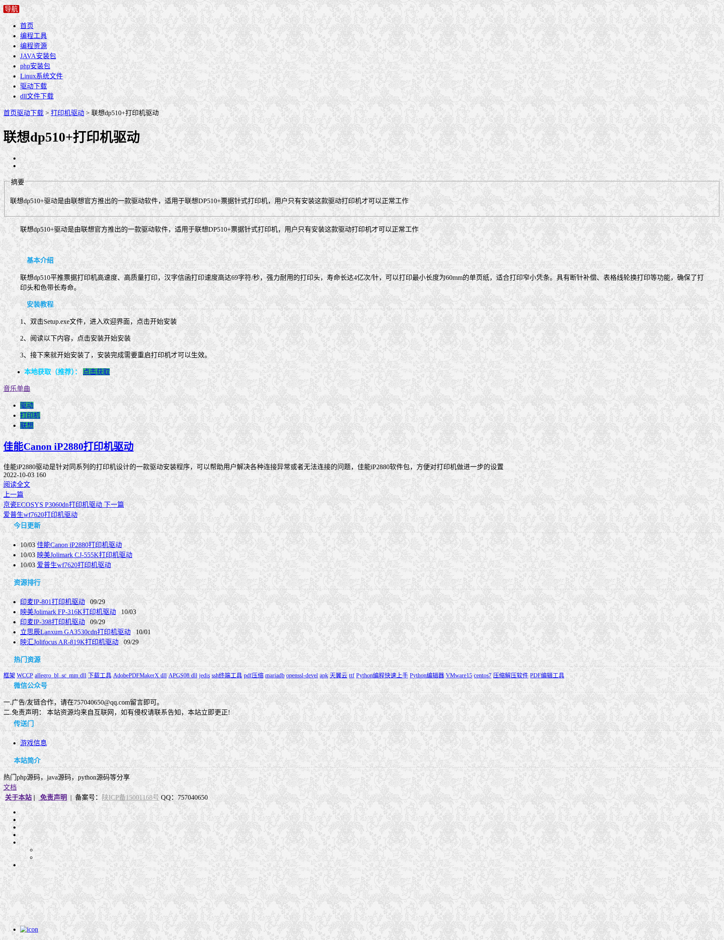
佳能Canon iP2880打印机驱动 (68, 446)
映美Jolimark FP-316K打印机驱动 (68, 611)
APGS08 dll (182, 675)
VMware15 (459, 675)
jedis (204, 675)
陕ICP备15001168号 (130, 797)
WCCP (25, 675)
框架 (9, 675)
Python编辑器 (427, 675)
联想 (27, 425)
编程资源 (33, 45)
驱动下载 (33, 86)
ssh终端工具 (227, 675)
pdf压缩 (254, 675)
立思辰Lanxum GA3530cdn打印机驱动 (75, 631)
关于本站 (18, 797)
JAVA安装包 (38, 55)
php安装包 (35, 66)
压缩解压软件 (510, 675)
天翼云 (338, 675)
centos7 (482, 675)
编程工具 (33, 35)
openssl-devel (302, 675)
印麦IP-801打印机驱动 (52, 601)
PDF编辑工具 (547, 675)
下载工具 (99, 675)
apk (324, 675)
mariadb (274, 675)
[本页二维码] (60, 929)
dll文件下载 (37, 96)
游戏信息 (33, 742)
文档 (10, 787)
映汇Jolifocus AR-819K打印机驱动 (69, 642)
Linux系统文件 (41, 76)
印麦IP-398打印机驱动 (52, 621)
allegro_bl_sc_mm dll (60, 675)
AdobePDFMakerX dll (140, 675)
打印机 (30, 415)
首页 (27, 25)
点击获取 (96, 371)
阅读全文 (16, 484)
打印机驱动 (67, 112)
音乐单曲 (16, 388)
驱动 (27, 405)
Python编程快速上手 (382, 675)
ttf (351, 675)
